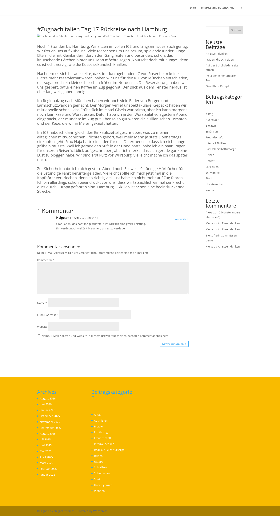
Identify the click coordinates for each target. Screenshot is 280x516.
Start (193, 7)
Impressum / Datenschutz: (218, 7)
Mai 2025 (45, 451)
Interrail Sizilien (216, 143)
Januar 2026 (47, 410)
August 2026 (48, 398)
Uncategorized (215, 184)
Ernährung (212, 131)
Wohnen (211, 190)
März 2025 (46, 463)
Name (42, 303)
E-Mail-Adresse (48, 315)
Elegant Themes (64, 511)
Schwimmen (213, 172)
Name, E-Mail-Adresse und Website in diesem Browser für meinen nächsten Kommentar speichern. (105, 336)
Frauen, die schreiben (220, 59)
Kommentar (45, 260)
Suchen (236, 30)
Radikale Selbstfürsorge (221, 149)
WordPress (100, 511)
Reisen (210, 155)
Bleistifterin (213, 235)
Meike (209, 223)
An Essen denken (217, 53)
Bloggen (211, 125)
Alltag (209, 114)
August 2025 (48, 433)
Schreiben (212, 167)
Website (42, 326)
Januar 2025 (47, 474)
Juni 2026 (46, 404)
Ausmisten (212, 119)
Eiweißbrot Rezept (217, 86)
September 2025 (50, 428)
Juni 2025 (46, 445)
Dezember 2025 (50, 416)
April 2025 (46, 457)
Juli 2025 (45, 439)
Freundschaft (214, 137)
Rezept (210, 161)
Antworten (182, 219)
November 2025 (50, 422)
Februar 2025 (48, 468)
